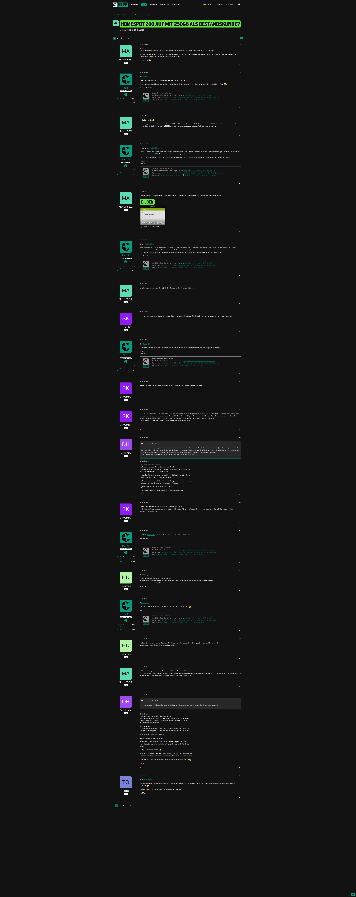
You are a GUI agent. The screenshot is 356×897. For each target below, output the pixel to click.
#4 (240, 144)
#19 (240, 695)
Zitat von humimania (151, 700)
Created (178, 175)
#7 (240, 284)
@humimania (147, 780)
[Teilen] (241, 38)
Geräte (216, 265)
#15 (240, 571)
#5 (240, 191)
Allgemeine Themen (168, 173)
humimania (145, 603)
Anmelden (220, 4)
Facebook (187, 175)
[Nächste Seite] (128, 38)
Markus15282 (145, 77)
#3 (240, 116)
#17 (240, 639)
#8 (240, 312)
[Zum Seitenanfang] (353, 894)
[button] (208, 4)
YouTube (213, 175)
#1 (240, 44)
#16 (240, 599)
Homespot (196, 265)
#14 (240, 531)
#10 (240, 382)
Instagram (204, 175)
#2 (240, 73)
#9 (240, 340)
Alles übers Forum (168, 363)
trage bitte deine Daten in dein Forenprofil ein (199, 171)
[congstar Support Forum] (120, 4)
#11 (240, 410)
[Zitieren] (239, 64)
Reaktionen (120, 98)
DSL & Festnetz (211, 173)
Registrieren (230, 4)
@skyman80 (151, 535)
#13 (240, 503)
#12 (240, 438)
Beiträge (119, 103)
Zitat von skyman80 (150, 443)
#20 (240, 776)
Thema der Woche (169, 175)
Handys (220, 173)
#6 (240, 240)
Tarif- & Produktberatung (184, 173)
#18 (240, 667)
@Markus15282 (148, 244)
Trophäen (119, 101)
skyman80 (146, 344)
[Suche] (239, 4)
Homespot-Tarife (199, 173)
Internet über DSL (207, 265)
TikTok (200, 267)
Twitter (195, 175)
